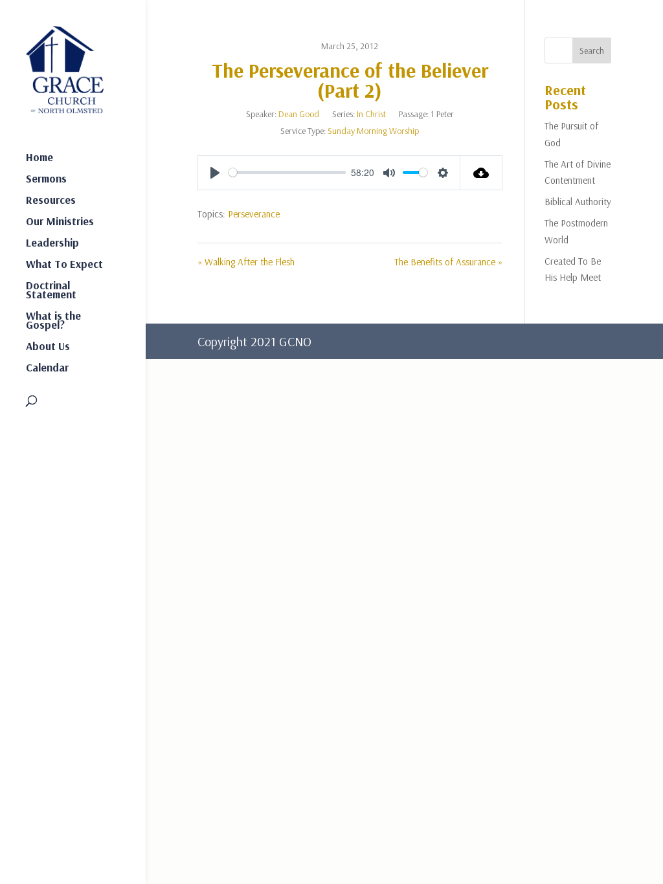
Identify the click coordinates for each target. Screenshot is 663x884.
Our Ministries (60, 222)
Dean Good (298, 114)
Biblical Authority (578, 201)
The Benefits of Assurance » (448, 262)
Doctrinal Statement (51, 291)
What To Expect (64, 265)
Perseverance (254, 214)
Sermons (46, 179)
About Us (48, 347)
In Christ (371, 114)
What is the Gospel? (53, 321)
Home (39, 158)
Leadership (52, 243)
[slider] (287, 172)
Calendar (47, 368)
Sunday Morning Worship (373, 131)
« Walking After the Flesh (246, 262)
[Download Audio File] (481, 172)
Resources (51, 200)
